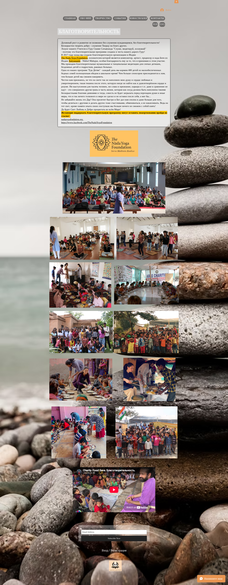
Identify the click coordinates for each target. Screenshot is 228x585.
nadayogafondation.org (72, 119)
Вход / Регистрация (114, 551)
